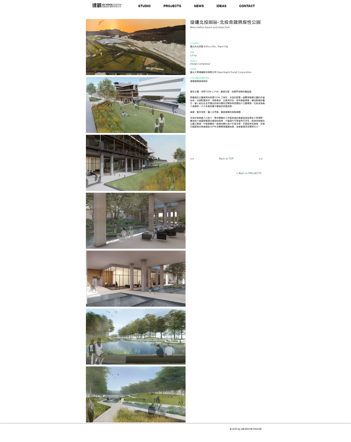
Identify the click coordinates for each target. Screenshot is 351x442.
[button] (144, 6)
